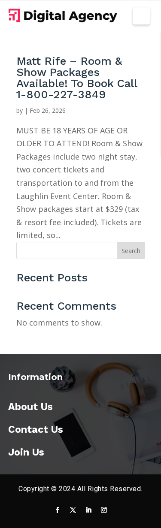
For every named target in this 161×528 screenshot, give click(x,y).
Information (35, 377)
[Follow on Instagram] (104, 510)
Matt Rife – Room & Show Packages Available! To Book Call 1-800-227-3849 (76, 77)
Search (131, 251)
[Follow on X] (73, 510)
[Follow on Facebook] (58, 510)
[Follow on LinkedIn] (88, 510)
